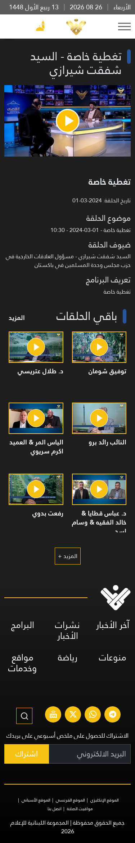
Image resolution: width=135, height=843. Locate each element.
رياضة (67, 657)
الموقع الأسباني (36, 800)
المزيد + (67, 556)
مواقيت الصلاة (80, 809)
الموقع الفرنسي (70, 800)
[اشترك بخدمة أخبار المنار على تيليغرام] (112, 715)
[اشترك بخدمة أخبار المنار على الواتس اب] (92, 715)
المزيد (17, 317)
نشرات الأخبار (67, 630)
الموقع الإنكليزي (104, 800)
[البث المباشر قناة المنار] (53, 715)
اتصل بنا (55, 809)
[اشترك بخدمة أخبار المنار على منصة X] (73, 715)
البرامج (22, 624)
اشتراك (26, 754)
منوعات (112, 657)
